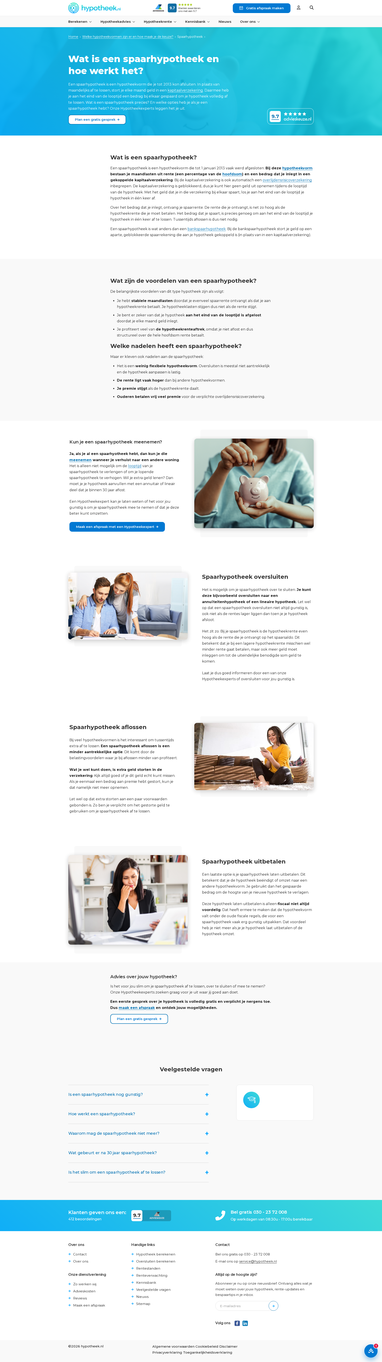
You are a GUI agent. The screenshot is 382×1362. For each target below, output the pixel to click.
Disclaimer (228, 1346)
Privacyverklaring (167, 1352)
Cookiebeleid (206, 1346)
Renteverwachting (151, 1275)
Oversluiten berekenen (155, 1261)
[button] (312, 8)
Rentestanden (148, 1268)
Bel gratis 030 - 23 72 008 (259, 1212)
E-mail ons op (246, 1261)
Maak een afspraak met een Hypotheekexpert (115, 527)
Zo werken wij (84, 1284)
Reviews (80, 1298)
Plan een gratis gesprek (95, 119)
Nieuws (225, 21)
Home (73, 37)
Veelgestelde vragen (153, 1290)
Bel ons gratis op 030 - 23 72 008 (242, 1254)
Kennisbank (146, 1282)
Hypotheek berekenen (155, 1254)
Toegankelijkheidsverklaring (207, 1352)
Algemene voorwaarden (173, 1346)
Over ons (80, 1261)
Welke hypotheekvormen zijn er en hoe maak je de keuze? (127, 37)
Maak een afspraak (89, 1305)
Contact (80, 1254)
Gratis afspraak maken (264, 8)
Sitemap (143, 1304)
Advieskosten (84, 1291)
